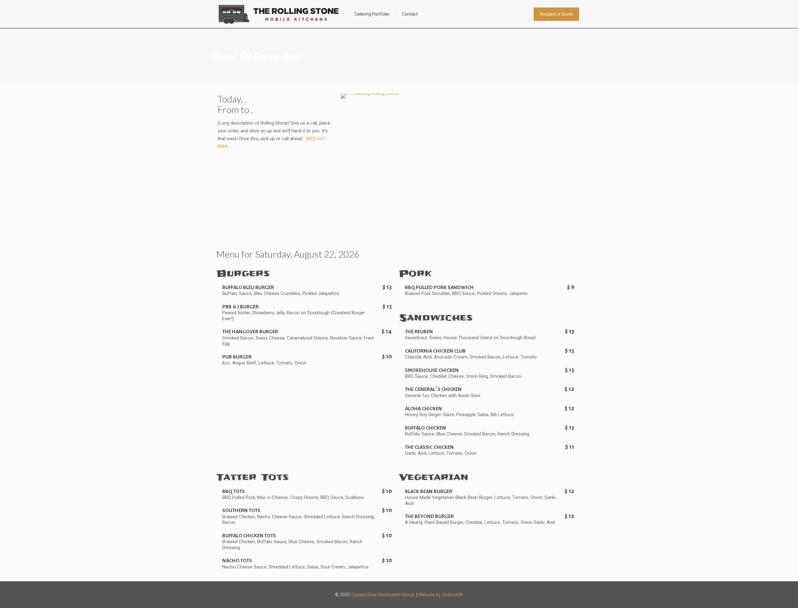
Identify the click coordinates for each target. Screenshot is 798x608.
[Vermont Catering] (279, 14)
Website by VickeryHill (440, 594)
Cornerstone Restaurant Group (383, 594)
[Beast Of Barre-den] (369, 93)
